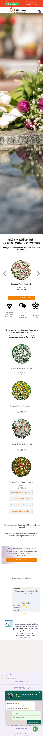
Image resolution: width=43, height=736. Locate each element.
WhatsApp (13, 4)
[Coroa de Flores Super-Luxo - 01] (22, 468)
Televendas (21, 733)
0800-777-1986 (31, 4)
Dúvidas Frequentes (21, 725)
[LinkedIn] (2, 674)
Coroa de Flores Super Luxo (20, 505)
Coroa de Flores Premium (20, 492)
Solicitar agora (21, 560)
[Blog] (10, 674)
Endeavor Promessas (21, 681)
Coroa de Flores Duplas (20, 511)
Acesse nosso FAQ (21, 728)
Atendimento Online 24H (21, 298)
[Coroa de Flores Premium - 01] (22, 392)
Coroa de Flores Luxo (21, 499)
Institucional (21, 688)
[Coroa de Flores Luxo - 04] (22, 355)
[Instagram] (6, 674)
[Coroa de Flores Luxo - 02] (21, 271)
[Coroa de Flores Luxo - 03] (22, 430)
